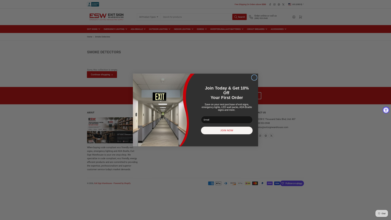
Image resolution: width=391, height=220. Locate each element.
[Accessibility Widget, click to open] (386, 110)
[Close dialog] (254, 77)
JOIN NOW (226, 130)
